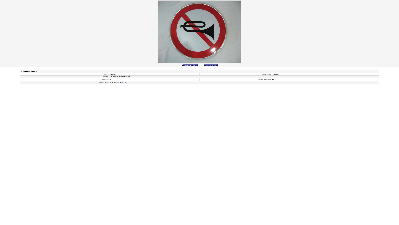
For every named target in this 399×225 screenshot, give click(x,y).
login (126, 82)
